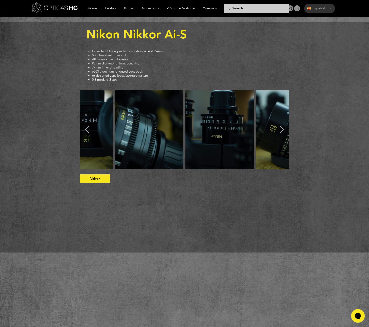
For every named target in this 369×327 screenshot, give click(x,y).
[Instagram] (290, 8)
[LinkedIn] (297, 8)
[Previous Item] (87, 130)
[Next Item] (281, 130)
